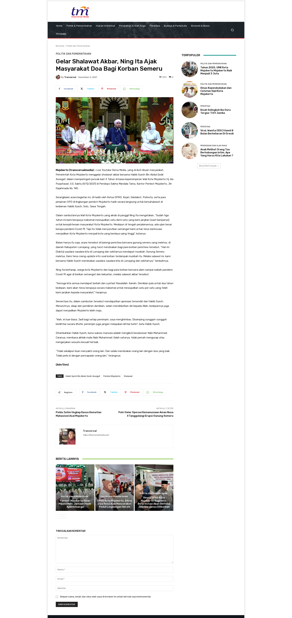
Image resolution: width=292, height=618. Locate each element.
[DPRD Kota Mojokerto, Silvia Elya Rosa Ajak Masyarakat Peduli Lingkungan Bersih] (114, 487)
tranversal (70, 77)
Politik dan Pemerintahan (78, 45)
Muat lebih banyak (207, 165)
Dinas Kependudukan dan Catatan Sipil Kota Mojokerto (216, 91)
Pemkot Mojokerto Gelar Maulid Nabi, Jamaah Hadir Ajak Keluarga (75, 503)
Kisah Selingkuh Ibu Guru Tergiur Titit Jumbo (215, 111)
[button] (232, 30)
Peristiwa (205, 106)
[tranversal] (58, 77)
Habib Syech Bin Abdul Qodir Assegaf (83, 376)
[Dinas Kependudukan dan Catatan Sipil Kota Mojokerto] (189, 89)
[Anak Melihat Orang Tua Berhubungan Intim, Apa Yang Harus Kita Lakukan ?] (189, 151)
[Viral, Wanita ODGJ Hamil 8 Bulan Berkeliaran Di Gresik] (189, 130)
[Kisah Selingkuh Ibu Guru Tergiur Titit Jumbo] (189, 110)
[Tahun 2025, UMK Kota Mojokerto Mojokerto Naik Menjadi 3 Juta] (189, 69)
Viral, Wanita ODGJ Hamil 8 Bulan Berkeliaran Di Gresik (217, 132)
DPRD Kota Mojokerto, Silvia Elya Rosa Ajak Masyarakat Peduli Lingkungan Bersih (114, 503)
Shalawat (128, 376)
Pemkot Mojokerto (111, 376)
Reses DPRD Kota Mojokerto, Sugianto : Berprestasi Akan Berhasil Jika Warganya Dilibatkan (154, 502)
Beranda (60, 45)
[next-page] (63, 516)
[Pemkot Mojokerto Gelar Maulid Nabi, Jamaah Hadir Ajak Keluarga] (75, 487)
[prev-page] (58, 516)
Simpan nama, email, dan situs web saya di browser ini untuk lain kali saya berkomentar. (105, 596)
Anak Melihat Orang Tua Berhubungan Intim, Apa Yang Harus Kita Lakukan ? (216, 152)
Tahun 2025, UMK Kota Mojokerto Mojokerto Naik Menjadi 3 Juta (216, 70)
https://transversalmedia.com (96, 435)
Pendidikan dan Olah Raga (213, 146)
